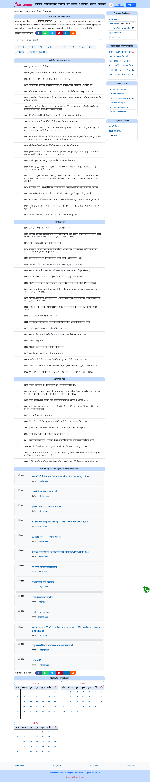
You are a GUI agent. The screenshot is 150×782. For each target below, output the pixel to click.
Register (131, 5)
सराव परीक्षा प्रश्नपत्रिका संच (120, 61)
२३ (55, 706)
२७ (37, 711)
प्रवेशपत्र (61, 4)
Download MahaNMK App (119, 98)
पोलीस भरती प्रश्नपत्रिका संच (120, 52)
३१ (17, 716)
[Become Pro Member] (111, 5)
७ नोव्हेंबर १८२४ (43, 587)
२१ (43, 706)
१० (17, 701)
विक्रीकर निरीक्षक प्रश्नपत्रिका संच (122, 70)
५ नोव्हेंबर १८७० (43, 557)
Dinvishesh (113, 23)
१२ (31, 701)
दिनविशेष (102, 4)
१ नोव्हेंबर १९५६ (42, 572)
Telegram (56, 765)
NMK (116, 135)
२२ (49, 706)
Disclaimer (93, 765)
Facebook (19, 765)
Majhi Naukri (114, 19)
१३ (37, 701)
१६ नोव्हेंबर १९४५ (43, 511)
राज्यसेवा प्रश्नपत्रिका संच (119, 56)
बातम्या (93, 4)
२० (37, 706)
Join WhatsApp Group (118, 107)
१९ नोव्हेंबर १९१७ (43, 636)
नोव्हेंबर (39, 11)
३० (55, 711)
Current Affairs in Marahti (119, 28)
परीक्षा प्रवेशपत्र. (115, 131)
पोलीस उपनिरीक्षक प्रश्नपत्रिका (121, 65)
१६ (55, 701)
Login (119, 5)
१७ (17, 706)
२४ (17, 711)
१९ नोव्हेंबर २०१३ (43, 617)
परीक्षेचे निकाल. (115, 126)
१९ (31, 706)
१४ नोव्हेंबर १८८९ (43, 481)
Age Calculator (115, 32)
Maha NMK (18, 11)
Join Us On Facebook (118, 89)
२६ (31, 711)
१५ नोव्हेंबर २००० (43, 496)
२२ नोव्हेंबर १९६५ (43, 650)
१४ (43, 701)
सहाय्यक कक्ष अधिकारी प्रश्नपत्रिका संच (125, 74)
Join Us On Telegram (118, 111)
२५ (24, 711)
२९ (49, 711)
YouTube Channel (116, 94)
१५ (49, 701)
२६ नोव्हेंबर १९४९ (43, 665)
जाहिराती (38, 4)
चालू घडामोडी (72, 4)
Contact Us (130, 765)
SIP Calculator (115, 37)
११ (24, 701)
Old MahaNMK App (117, 103)
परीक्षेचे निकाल (50, 4)
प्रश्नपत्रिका (83, 4)
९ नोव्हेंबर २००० (43, 541)
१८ (24, 706)
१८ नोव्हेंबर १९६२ (43, 526)
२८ (43, 711)
